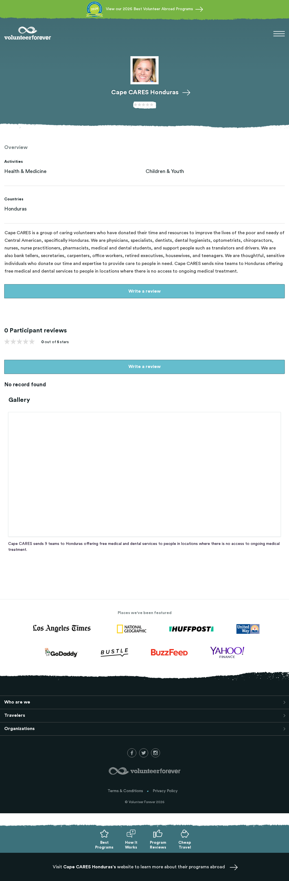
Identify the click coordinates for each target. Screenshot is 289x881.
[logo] (27, 34)
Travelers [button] (14, 715)
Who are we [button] (17, 702)
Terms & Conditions (125, 791)
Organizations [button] (19, 728)
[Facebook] (131, 752)
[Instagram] (155, 752)
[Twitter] (143, 752)
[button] (279, 34)
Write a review (144, 291)
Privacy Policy (165, 791)
